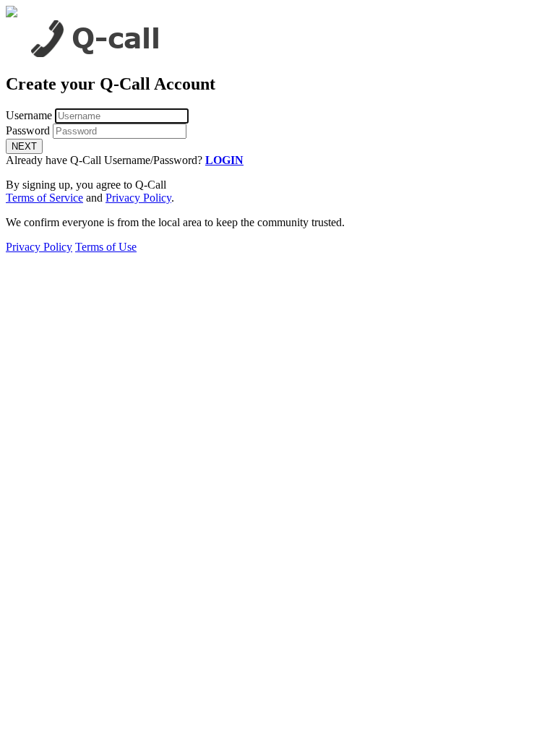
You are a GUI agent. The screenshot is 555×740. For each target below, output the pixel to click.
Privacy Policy (138, 198)
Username (29, 115)
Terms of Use (106, 247)
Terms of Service (44, 198)
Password (28, 130)
